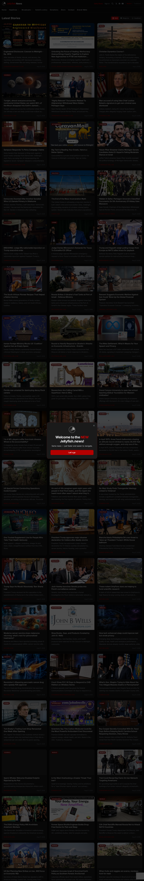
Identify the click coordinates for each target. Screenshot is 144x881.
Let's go (72, 452)
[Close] (94, 425)
